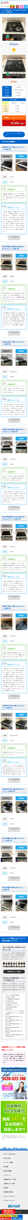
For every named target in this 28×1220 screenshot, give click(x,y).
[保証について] (17, 7)
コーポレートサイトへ (9, 1200)
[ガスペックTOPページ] (5, 2)
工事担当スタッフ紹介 (14, 971)
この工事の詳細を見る (14, 237)
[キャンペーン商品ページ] (12, 7)
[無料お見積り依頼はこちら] (21, 7)
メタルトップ (14, 102)
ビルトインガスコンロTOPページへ (14, 134)
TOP (2, 6)
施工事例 (7, 6)
